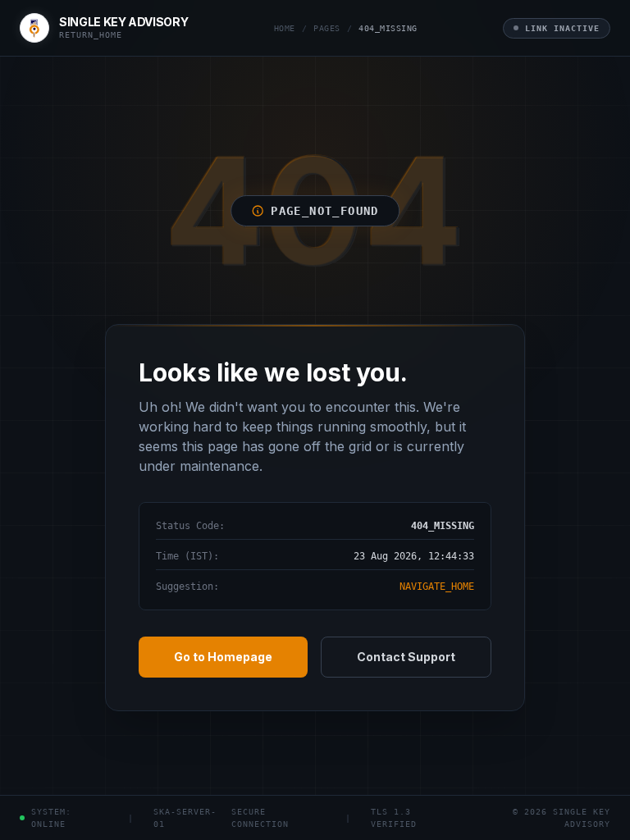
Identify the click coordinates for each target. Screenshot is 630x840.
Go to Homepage (223, 657)
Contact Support (406, 657)
